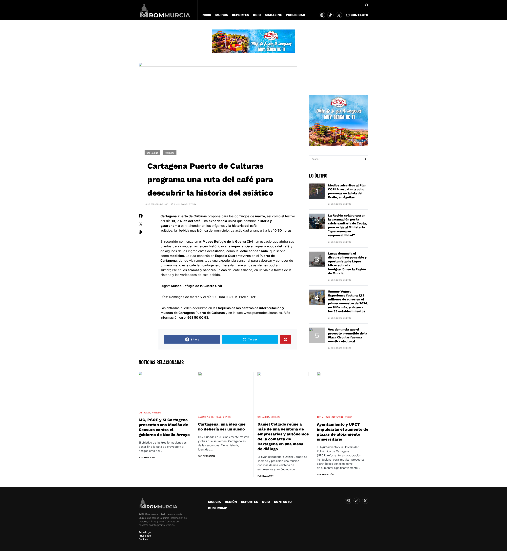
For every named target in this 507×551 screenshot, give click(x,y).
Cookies (143, 539)
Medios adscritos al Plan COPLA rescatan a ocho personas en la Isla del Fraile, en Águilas (347, 191)
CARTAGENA (152, 152)
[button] (366, 5)
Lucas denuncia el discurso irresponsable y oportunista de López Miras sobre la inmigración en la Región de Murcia (347, 263)
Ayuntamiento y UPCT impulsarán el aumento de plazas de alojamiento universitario (342, 432)
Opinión (227, 416)
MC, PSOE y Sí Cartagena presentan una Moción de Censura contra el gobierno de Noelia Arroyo (164, 427)
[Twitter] (339, 15)
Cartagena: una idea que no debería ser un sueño (222, 426)
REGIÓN (349, 417)
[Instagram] (322, 15)
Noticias (169, 152)
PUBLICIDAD (217, 508)
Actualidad (323, 417)
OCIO (266, 502)
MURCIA (214, 502)
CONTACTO (283, 502)
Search (364, 159)
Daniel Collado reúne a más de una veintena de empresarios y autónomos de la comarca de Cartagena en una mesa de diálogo (283, 436)
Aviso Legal (145, 532)
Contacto (359, 15)
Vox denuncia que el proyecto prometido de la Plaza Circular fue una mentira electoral (347, 335)
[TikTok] (330, 15)
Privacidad (145, 535)
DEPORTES (249, 502)
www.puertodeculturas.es (263, 313)
